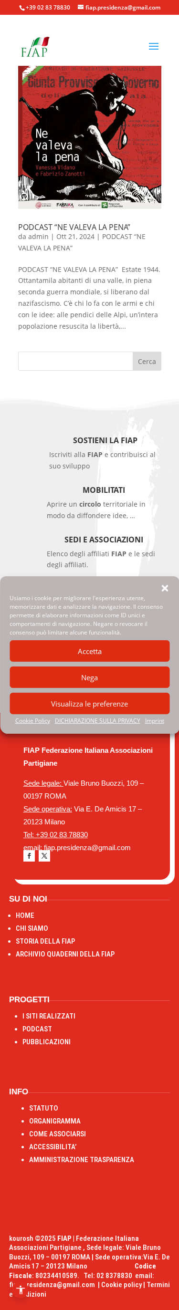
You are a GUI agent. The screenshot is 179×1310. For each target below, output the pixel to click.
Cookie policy (121, 1284)
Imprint (154, 721)
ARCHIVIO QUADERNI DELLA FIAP (65, 954)
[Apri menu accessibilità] (20, 1289)
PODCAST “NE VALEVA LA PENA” (75, 227)
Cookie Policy (32, 721)
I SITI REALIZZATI (48, 1016)
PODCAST (37, 1029)
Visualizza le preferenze (89, 703)
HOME (25, 915)
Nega (89, 677)
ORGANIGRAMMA (55, 1121)
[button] (164, 588)
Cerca (147, 361)
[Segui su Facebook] (29, 856)
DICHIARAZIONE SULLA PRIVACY (97, 721)
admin (38, 236)
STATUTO (43, 1108)
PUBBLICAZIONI (46, 1042)
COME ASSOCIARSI (57, 1134)
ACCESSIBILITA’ (52, 1147)
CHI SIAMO (32, 928)
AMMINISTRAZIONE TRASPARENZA (81, 1159)
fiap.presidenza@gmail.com (53, 1284)
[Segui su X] (44, 856)
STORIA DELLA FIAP (45, 941)
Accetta (90, 651)
